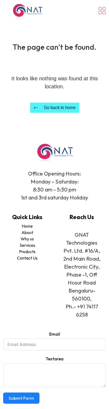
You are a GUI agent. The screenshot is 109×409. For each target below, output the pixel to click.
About (27, 232)
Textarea (54, 358)
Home (27, 226)
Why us (27, 238)
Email (54, 334)
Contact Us (27, 258)
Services (27, 245)
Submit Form (21, 398)
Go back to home (60, 107)
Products (27, 251)
